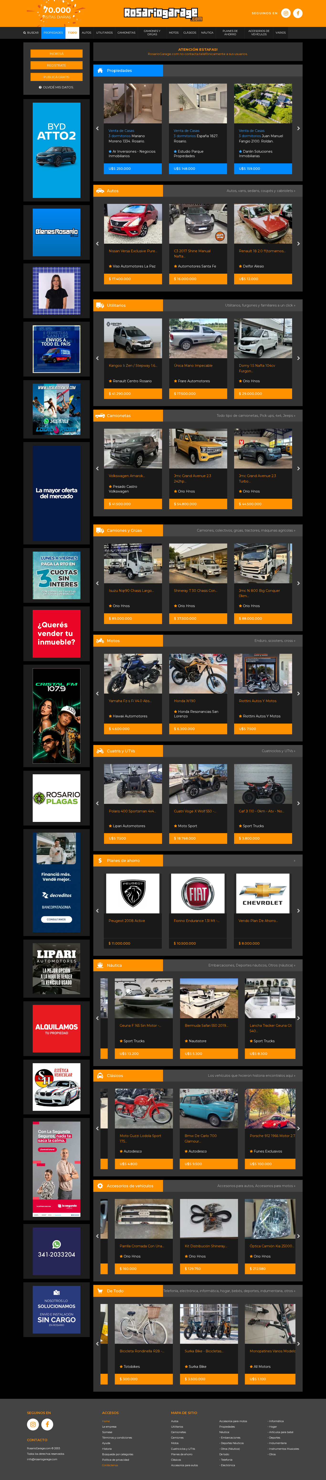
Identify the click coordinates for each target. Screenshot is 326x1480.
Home (106, 1421)
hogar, (226, 1291)
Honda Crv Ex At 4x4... (257, 476)
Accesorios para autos (184, 1465)
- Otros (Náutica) (229, 1448)
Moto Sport (122, 826)
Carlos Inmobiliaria (257, 156)
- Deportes (274, 1437)
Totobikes (120, 1366)
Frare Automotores (128, 381)
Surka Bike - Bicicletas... (193, 1351)
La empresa (109, 1426)
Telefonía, (171, 1291)
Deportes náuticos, (252, 965)
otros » (289, 1291)
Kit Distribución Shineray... (195, 1246)
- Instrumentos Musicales (283, 1448)
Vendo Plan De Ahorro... (258, 921)
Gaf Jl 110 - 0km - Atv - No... (196, 811)
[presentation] (97, 128)
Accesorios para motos (274, 1186)
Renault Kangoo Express (259, 365)
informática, (210, 1291)
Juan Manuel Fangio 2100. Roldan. (196, 136)
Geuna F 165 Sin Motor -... (129, 1025)
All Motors (251, 1366)
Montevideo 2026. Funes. (260, 136)
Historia (107, 1448)
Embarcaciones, (222, 965)
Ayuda (106, 1443)
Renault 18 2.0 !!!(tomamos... (197, 251)
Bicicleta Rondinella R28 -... (131, 1351)
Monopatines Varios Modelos (263, 1351)
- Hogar (272, 1426)
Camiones (177, 1437)
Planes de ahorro (181, 1454)
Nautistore (186, 1041)
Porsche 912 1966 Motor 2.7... (262, 1136)
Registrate (56, 65)
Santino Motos (254, 716)
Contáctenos (110, 1465)
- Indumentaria (277, 1443)
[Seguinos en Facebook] (298, 13)
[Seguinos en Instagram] (286, 13)
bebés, (238, 1291)
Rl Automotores (256, 381)
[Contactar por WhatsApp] (56, 232)
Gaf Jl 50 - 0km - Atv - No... (261, 811)
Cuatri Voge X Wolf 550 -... (130, 811)
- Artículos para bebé (280, 1432)
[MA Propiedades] (56, 633)
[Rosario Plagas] (56, 798)
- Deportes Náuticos (231, 1443)
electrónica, (190, 1291)
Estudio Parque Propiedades (124, 153)
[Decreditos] (56, 882)
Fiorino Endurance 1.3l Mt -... (197, 921)
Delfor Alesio (188, 266)
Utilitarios (177, 1426)
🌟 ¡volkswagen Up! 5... (257, 251)
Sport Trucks (188, 826)
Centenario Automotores (263, 266)
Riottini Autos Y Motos (192, 701)
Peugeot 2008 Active (127, 921)
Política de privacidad (115, 1459)
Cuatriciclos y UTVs (183, 1448)
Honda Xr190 (119, 701)
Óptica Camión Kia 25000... (261, 1246)
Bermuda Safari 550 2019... (195, 1025)
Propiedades (227, 1426)
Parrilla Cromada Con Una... (131, 1246)
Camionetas (178, 1432)
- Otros (272, 1454)
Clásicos (176, 1459)
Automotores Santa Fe (131, 266)
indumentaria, (272, 1291)
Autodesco (121, 1151)
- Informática (276, 1421)
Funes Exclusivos (256, 1151)
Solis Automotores (258, 491)
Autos (174, 1421)
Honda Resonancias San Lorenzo (131, 714)
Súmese (107, 1432)
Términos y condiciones (117, 1437)
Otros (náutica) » (281, 965)
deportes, (252, 1291)
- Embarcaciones (229, 1437)
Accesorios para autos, (236, 1186)
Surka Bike (186, 1366)
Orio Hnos (186, 381)
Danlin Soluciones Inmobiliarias (190, 153)
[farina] (56, 493)
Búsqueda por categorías (117, 1454)
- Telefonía (225, 1459)
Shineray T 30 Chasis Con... (130, 591)
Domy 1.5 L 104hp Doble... (260, 591)
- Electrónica (227, 1465)
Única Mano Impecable (128, 365)
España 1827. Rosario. (131, 136)
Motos (175, 1443)
